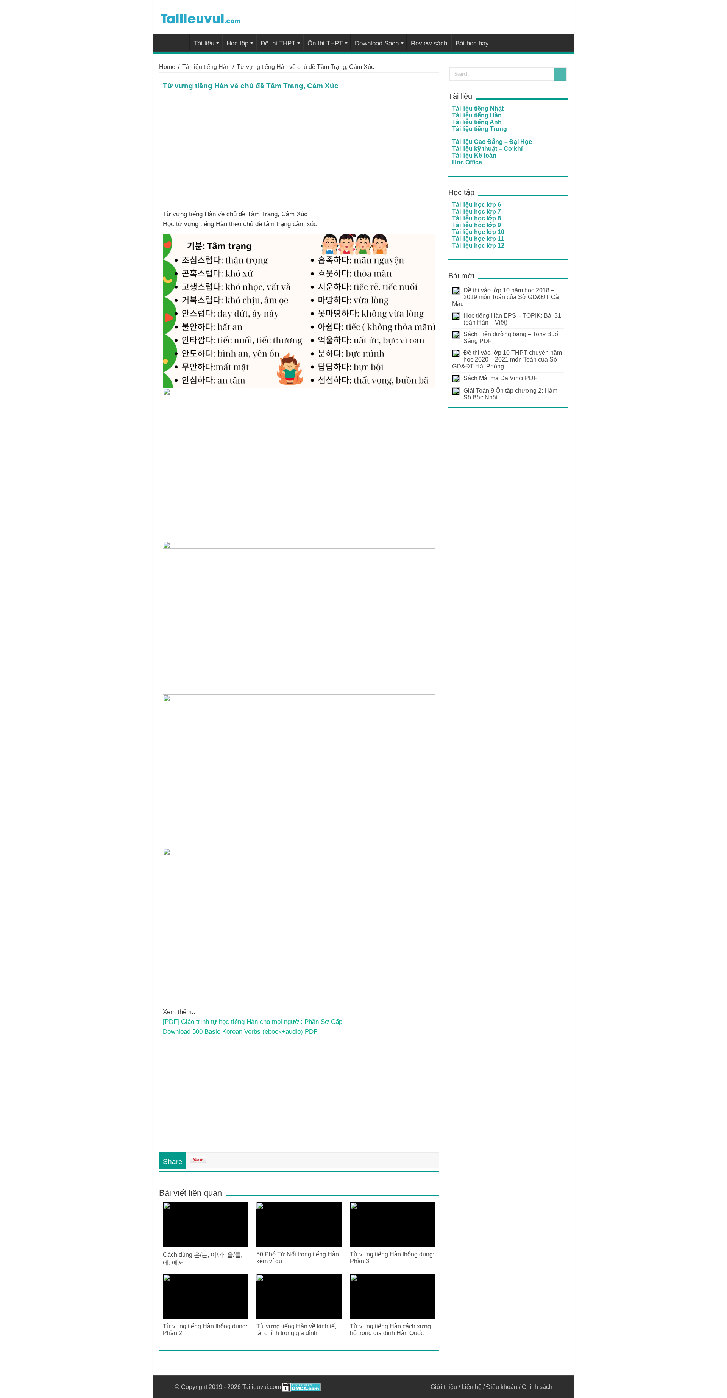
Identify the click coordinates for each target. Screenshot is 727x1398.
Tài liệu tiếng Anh (477, 122)
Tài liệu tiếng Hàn (206, 67)
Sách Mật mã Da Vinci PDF (500, 378)
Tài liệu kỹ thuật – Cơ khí (487, 148)
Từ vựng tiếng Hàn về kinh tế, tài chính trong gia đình (296, 1329)
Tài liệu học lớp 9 (476, 225)
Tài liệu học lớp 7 (476, 211)
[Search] (560, 74)
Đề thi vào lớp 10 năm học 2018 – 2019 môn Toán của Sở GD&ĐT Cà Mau (505, 297)
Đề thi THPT (278, 43)
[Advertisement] (299, 153)
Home (167, 67)
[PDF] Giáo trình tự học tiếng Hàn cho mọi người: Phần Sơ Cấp (252, 1021)
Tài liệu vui (179, 42)
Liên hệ (472, 1387)
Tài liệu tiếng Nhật (478, 108)
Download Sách (377, 43)
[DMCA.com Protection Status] (301, 1387)
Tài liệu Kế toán (474, 155)
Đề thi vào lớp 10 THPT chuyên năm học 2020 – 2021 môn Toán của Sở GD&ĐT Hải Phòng (507, 360)
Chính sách (537, 1387)
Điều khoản (501, 1387)
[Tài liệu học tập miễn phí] (200, 17)
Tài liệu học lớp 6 (476, 204)
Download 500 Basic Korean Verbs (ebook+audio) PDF (240, 1031)
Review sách (429, 43)
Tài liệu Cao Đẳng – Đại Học (492, 142)
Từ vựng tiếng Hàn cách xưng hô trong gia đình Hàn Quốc (390, 1329)
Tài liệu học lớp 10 (478, 232)
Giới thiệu (444, 1387)
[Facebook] (414, 1386)
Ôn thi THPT (325, 43)
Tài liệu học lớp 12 (478, 245)
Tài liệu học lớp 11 (478, 239)
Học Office (467, 162)
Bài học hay (472, 43)
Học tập (237, 43)
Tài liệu (204, 43)
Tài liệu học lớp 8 (476, 218)
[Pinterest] (421, 1386)
